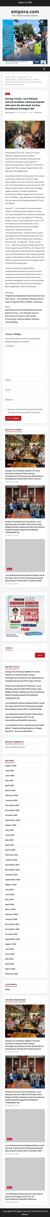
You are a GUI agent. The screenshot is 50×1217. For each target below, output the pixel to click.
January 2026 (11, 800)
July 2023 (9, 949)
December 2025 (12, 805)
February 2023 (11, 973)
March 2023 (10, 968)
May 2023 (9, 959)
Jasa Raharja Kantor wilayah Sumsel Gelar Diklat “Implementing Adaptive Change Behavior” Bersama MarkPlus (24, 728)
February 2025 (11, 854)
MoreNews (37, 1211)
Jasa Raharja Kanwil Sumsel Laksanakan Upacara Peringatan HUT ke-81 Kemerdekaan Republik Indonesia (24, 717)
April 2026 (9, 785)
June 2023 (9, 954)
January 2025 (11, 859)
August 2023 (10, 944)
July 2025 (9, 830)
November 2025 (12, 810)
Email (8, 390)
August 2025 (10, 825)
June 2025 (9, 835)
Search (9, 648)
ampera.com (25, 11)
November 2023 (12, 929)
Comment (10, 346)
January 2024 (11, 919)
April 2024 (9, 904)
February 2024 (11, 914)
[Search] (44, 69)
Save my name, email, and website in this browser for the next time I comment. (25, 410)
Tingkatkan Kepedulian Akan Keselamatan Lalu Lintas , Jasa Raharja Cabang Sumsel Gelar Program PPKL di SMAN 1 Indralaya (25, 297)
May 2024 (9, 899)
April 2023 (9, 963)
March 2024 (10, 909)
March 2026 (10, 790)
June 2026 (9, 775)
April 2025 (9, 845)
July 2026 (9, 770)
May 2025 (9, 840)
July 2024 (9, 889)
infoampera (11, 112)
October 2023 (11, 934)
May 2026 (9, 780)
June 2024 (9, 894)
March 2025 (10, 850)
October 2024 (11, 874)
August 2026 (10, 765)
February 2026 (11, 795)
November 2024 (12, 869)
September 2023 (12, 939)
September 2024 (12, 879)
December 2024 (12, 864)
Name (8, 380)
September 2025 (12, 820)
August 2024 (10, 884)
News (7, 94)
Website (9, 399)
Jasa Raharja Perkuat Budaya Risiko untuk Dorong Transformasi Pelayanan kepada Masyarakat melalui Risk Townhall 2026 (25, 555)
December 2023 (12, 924)
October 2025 (11, 815)
